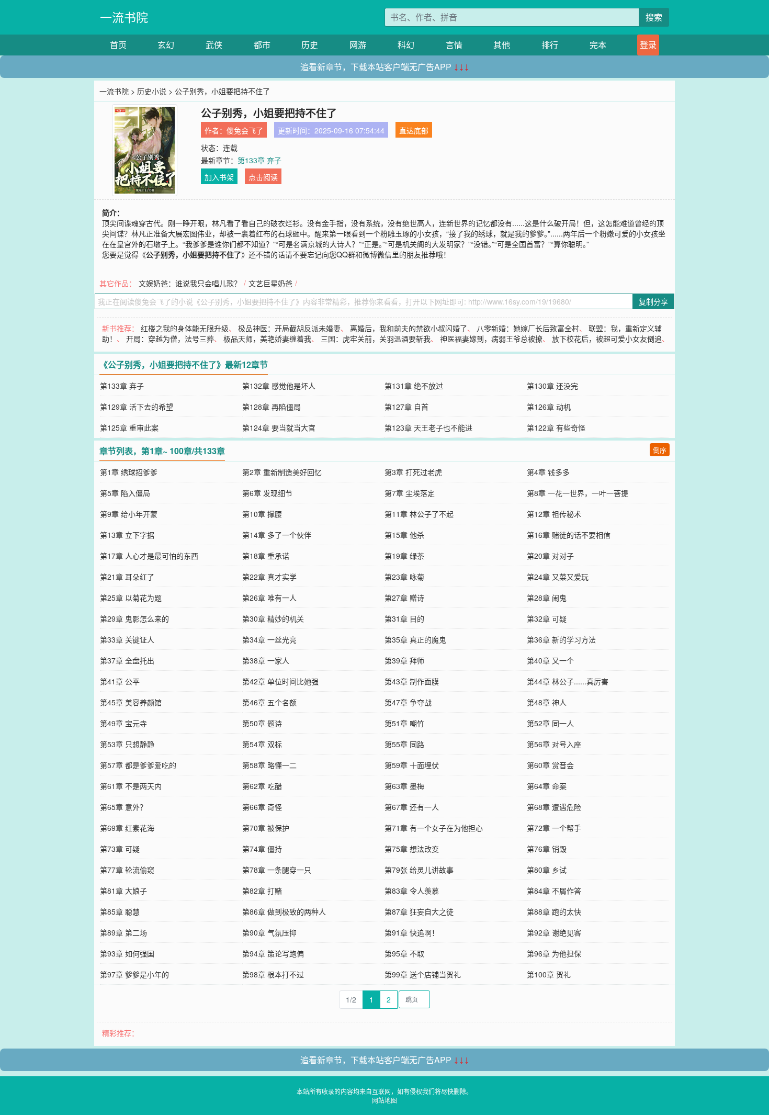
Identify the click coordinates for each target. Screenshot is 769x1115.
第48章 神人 (547, 702)
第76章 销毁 (547, 848)
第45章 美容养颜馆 (131, 702)
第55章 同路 (404, 744)
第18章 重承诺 (265, 555)
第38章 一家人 (265, 660)
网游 (357, 45)
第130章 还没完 (552, 385)
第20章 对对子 (550, 555)
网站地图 (384, 1100)
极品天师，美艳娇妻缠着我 (267, 338)
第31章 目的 (404, 618)
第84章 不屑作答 (554, 890)
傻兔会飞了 (245, 130)
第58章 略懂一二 (269, 765)
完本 (598, 45)
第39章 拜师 (404, 660)
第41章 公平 (120, 681)
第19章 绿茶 (404, 555)
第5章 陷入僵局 (125, 493)
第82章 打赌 (262, 890)
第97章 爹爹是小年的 (134, 974)
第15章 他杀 (404, 535)
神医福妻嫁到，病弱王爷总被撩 (491, 338)
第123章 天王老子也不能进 (428, 427)
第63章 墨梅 (404, 786)
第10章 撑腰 (262, 514)
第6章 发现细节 (267, 493)
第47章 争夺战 (408, 702)
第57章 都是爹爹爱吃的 (138, 765)
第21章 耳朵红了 (127, 576)
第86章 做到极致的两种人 (284, 911)
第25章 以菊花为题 (131, 597)
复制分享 (653, 301)
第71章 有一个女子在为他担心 (433, 828)
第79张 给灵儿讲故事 (419, 869)
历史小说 (151, 91)
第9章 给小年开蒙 (128, 514)
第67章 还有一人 (411, 807)
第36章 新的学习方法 (561, 639)
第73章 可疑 (120, 848)
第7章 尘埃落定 (409, 493)
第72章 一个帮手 (554, 828)
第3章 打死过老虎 (413, 472)
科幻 (406, 45)
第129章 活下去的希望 (136, 406)
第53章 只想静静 (127, 744)
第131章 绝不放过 (413, 385)
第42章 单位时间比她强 (280, 681)
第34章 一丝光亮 (269, 639)
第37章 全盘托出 (127, 660)
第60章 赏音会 (550, 765)
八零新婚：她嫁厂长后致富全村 (528, 328)
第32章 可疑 (547, 618)
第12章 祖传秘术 (554, 514)
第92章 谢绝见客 (554, 932)
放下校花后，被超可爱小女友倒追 (607, 338)
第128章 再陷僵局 (271, 406)
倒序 (659, 450)
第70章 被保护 (265, 828)
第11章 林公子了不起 (419, 514)
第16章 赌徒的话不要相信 (568, 535)
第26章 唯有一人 (269, 597)
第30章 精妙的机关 (273, 618)
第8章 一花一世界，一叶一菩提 (577, 493)
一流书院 (124, 17)
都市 (262, 45)
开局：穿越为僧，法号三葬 (170, 338)
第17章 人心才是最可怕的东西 (149, 555)
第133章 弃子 (259, 160)
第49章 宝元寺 (123, 723)
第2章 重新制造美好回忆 (282, 472)
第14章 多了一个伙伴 (276, 535)
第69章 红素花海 (127, 828)
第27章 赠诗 (404, 597)
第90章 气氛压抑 (269, 932)
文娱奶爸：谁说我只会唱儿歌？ (190, 283)
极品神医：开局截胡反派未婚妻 (289, 328)
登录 (648, 45)
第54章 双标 (262, 744)
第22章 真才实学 (269, 576)
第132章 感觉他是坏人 (278, 385)
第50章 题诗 (262, 723)
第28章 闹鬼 (547, 597)
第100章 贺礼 (549, 974)
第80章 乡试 (547, 869)
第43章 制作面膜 (411, 681)
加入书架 (219, 177)
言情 (454, 45)
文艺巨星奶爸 (270, 283)
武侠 (214, 45)
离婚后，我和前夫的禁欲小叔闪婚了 (408, 328)
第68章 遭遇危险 (554, 807)
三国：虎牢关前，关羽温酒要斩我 (376, 338)
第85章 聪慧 (120, 911)
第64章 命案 (547, 786)
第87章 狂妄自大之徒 (419, 911)
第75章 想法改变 (411, 848)
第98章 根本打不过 (273, 974)
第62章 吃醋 (262, 786)
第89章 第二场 (123, 932)
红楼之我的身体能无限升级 (185, 328)
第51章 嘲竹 (404, 723)
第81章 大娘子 (123, 890)
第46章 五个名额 (269, 702)
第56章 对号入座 (554, 744)
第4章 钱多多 (548, 472)
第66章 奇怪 (262, 807)
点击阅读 (263, 177)
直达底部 (413, 130)
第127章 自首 (406, 406)
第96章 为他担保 (554, 953)
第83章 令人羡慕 (411, 890)
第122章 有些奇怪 (556, 427)
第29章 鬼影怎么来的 (134, 618)
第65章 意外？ (123, 807)
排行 (549, 45)
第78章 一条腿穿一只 (276, 869)
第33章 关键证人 (127, 639)
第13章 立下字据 (127, 535)
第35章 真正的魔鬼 (415, 639)
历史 (309, 45)
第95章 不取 (404, 953)
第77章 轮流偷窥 (127, 869)
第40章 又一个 (550, 660)
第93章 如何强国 (127, 953)
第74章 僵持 (262, 848)
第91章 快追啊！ (411, 932)
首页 (118, 45)
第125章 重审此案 (129, 427)
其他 (501, 45)
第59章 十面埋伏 (411, 765)
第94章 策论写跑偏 (273, 953)
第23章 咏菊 (404, 576)
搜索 (654, 17)
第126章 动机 (549, 406)
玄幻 (165, 45)
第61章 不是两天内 (131, 786)
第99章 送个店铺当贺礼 (422, 974)
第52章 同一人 (550, 723)
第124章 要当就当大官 (278, 427)
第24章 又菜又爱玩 (558, 576)
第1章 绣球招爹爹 (128, 472)
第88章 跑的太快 (554, 911)
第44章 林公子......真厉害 (567, 681)
